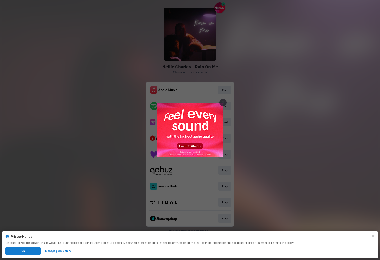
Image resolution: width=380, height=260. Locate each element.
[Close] (373, 236)
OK (23, 251)
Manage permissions (58, 251)
